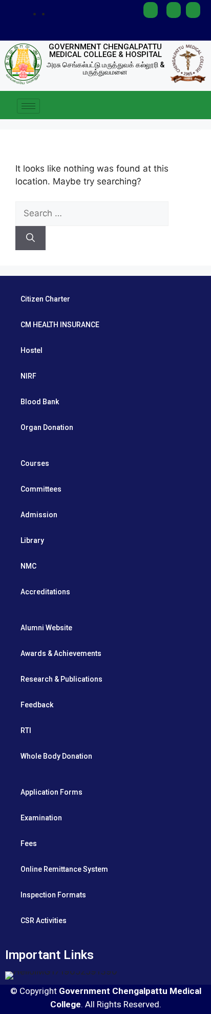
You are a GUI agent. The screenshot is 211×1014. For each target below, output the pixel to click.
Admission (38, 515)
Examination (41, 818)
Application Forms (51, 792)
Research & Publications (61, 679)
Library (32, 540)
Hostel (31, 350)
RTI (25, 730)
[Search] (30, 238)
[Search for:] (91, 213)
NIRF (28, 376)
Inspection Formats (53, 895)
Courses (34, 463)
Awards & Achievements (60, 653)
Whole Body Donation (56, 756)
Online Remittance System (64, 869)
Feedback (36, 705)
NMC (28, 566)
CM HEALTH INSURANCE (59, 325)
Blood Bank (39, 402)
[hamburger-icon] (28, 106)
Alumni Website (46, 628)
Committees (40, 489)
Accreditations (45, 592)
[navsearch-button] (198, 106)
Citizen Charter (45, 299)
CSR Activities (43, 920)
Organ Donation (46, 427)
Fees (28, 843)
